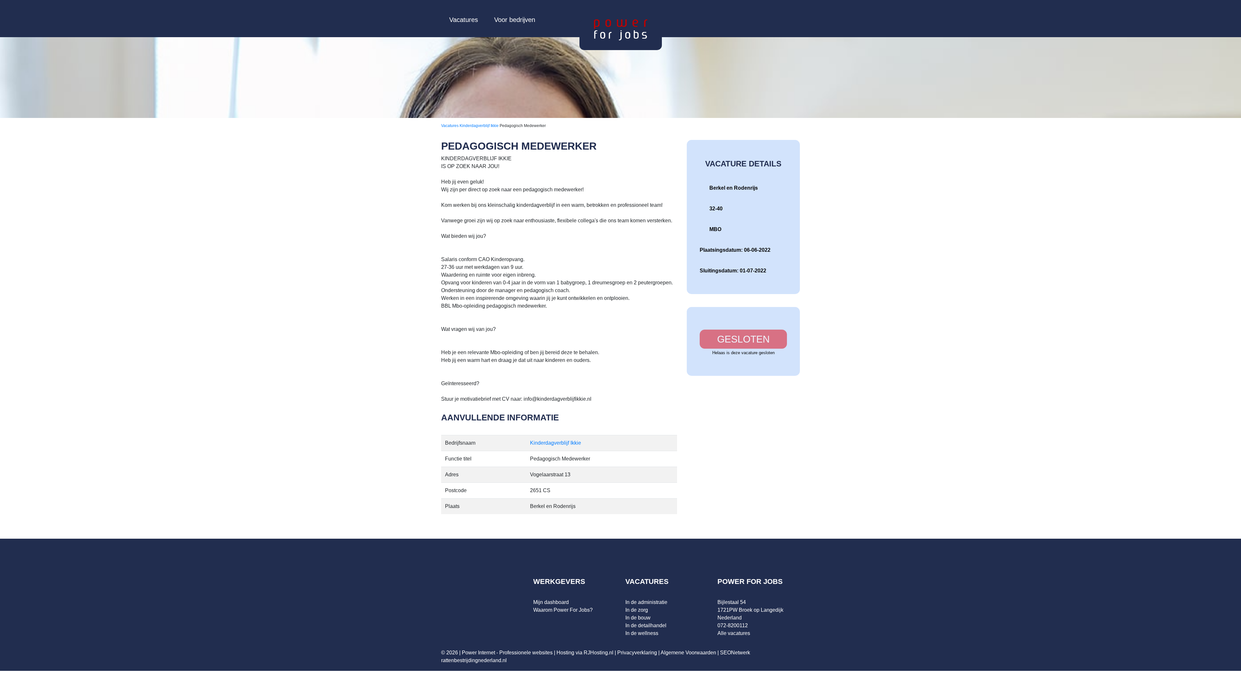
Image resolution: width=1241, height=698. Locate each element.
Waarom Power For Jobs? (563, 610)
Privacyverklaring (637, 652)
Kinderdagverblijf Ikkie (480, 125)
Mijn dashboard (551, 602)
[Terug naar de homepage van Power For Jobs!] (620, 29)
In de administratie (646, 602)
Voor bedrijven (514, 19)
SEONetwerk (735, 652)
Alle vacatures (733, 633)
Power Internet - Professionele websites (507, 652)
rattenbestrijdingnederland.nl (474, 660)
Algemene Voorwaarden (688, 652)
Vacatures (463, 19)
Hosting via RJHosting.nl (585, 652)
